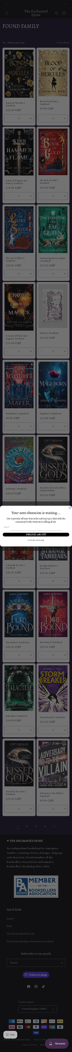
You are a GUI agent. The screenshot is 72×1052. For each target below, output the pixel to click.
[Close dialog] (70, 508)
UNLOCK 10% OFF (36, 534)
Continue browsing (36, 540)
